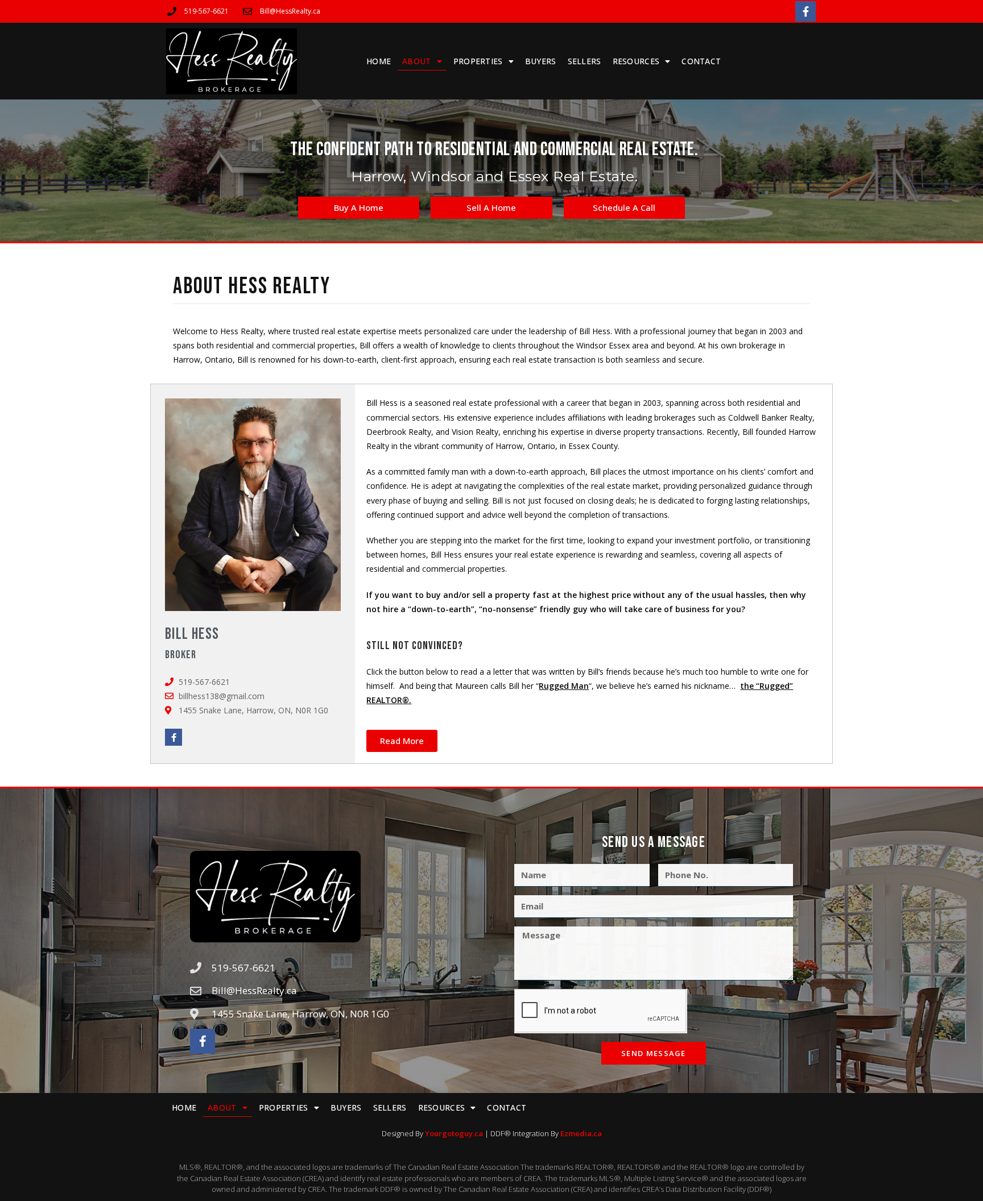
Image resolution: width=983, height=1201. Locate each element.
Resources (636, 61)
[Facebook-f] (805, 11)
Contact (701, 61)
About (416, 61)
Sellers (584, 61)
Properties (478, 61)
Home (378, 61)
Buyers (540, 61)
